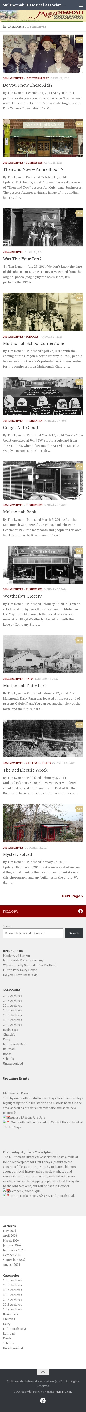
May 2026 (9, 1231)
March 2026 (11, 1240)
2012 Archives (12, 996)
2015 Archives (12, 1010)
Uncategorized (37, 78)
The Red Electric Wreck (25, 770)
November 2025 (13, 1250)
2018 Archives (12, 1020)
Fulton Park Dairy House (20, 970)
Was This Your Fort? (22, 259)
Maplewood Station (16, 955)
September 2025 (14, 1260)
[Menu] (81, 5)
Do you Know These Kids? (28, 85)
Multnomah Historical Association (34, 4)
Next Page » (72, 895)
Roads (46, 763)
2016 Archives (12, 1015)
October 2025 (12, 1255)
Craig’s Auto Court (21, 427)
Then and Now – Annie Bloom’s (33, 169)
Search (7, 926)
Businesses (34, 162)
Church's (9, 1034)
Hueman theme (63, 1391)
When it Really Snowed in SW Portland (29, 965)
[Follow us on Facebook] (80, 911)
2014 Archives (13, 78)
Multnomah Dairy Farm (25, 685)
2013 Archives (12, 1000)
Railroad (33, 763)
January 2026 (12, 1245)
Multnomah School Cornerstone (33, 343)
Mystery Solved (17, 854)
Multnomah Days (15, 1044)
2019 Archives (12, 1025)
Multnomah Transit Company (23, 960)
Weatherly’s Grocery (22, 596)
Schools (32, 336)
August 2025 (11, 1264)
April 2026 (10, 1235)
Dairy (30, 679)
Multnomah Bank (19, 512)
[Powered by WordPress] (29, 1391)
